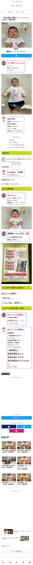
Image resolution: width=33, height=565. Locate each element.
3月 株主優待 (6, 373)
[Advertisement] (16, 395)
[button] (29, 300)
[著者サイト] (9, 426)
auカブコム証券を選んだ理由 (17, 147)
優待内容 (12, 140)
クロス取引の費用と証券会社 (17, 145)
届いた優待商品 (14, 142)
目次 (14, 137)
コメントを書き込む (16, 551)
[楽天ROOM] (16, 431)
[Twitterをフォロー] (24, 426)
